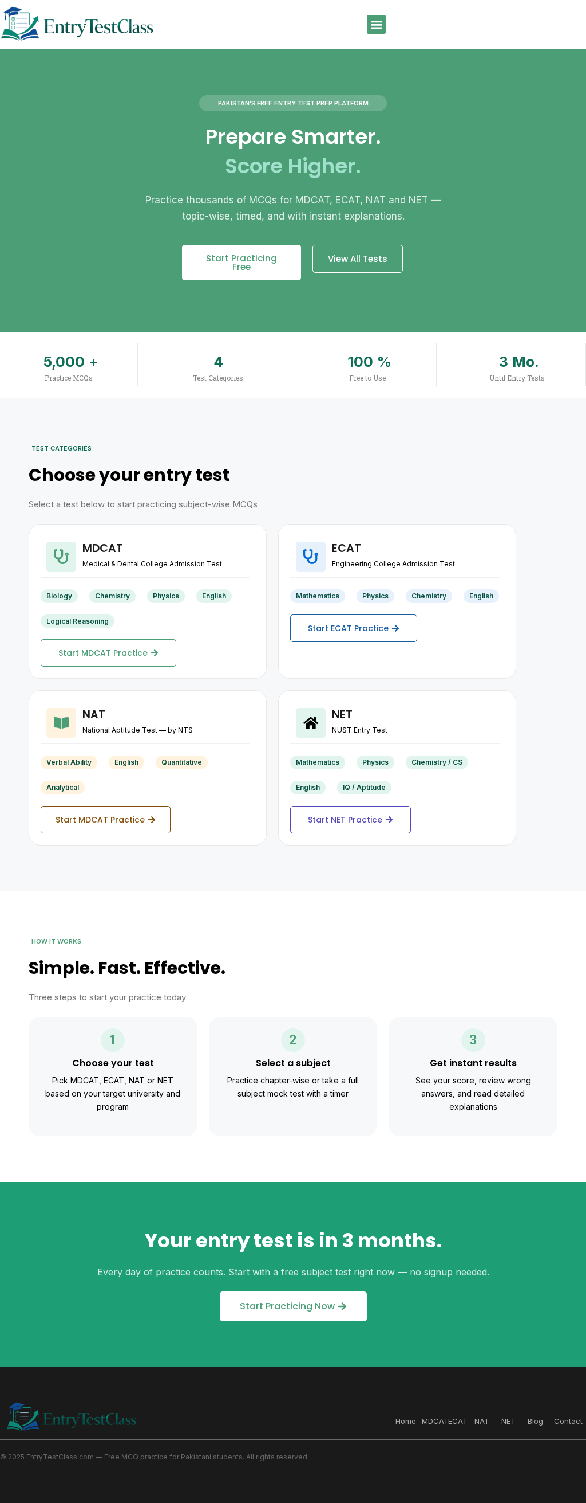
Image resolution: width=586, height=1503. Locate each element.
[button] (376, 24)
